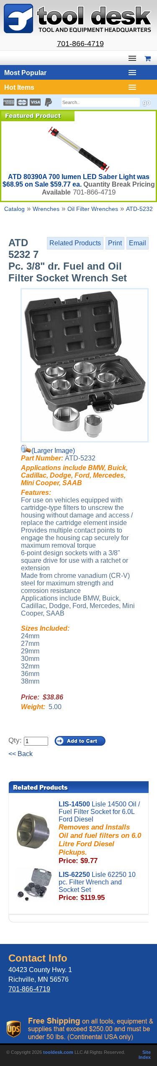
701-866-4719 (80, 43)
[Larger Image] (85, 365)
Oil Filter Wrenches (92, 208)
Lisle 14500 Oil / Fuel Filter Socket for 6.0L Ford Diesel (100, 833)
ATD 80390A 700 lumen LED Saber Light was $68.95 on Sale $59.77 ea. (76, 180)
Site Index (145, 1055)
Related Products (75, 243)
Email (137, 243)
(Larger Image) (53, 450)
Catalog (14, 208)
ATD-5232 (139, 208)
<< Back (20, 753)
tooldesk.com (58, 1052)
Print (115, 243)
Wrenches (46, 208)
